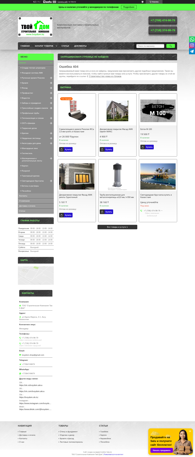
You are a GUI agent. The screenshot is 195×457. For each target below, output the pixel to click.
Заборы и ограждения (31, 103)
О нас (21, 442)
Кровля (25, 83)
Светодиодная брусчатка (33, 181)
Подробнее (128, 7)
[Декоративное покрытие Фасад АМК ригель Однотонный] (76, 176)
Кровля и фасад (67, 438)
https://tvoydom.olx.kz (28, 397)
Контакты (23, 196)
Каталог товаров (44, 46)
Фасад (24, 88)
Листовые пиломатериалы (71, 442)
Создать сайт (63, 2)
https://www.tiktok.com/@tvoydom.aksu (35, 409)
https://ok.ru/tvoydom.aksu (30, 385)
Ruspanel (26, 171)
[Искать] (170, 46)
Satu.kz (109, 452)
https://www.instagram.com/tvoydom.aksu (35, 403)
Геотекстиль (27, 153)
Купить (68, 149)
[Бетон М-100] (158, 110)
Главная (25, 46)
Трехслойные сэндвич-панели (35, 108)
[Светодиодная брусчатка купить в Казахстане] (158, 176)
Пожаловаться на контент (113, 454)
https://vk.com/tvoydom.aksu (31, 391)
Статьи (65, 46)
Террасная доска (29, 128)
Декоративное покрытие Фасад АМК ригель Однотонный (75, 196)
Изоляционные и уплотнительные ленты (32, 159)
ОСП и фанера (28, 123)
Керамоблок (105, 438)
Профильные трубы (30, 113)
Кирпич (25, 166)
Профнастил (27, 93)
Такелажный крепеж (30, 176)
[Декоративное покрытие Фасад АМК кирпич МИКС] (117, 110)
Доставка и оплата (27, 206)
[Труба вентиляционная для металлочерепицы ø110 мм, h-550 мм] (117, 176)
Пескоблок (26, 191)
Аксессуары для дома (31, 143)
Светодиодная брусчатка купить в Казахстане (156, 196)
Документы (80, 46)
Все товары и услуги (116, 227)
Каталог (22, 63)
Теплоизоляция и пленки (33, 118)
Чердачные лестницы (31, 138)
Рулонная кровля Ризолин (33, 78)
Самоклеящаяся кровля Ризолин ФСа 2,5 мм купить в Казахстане (76, 130)
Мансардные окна (30, 148)
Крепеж (25, 133)
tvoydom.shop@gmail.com (33, 355)
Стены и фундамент (68, 432)
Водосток (26, 98)
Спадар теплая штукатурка (33, 68)
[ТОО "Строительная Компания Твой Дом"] (35, 26)
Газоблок (104, 432)
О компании (24, 201)
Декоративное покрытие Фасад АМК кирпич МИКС (116, 130)
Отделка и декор (67, 435)
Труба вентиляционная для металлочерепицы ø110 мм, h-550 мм (117, 196)
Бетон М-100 (146, 129)
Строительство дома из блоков (105, 76)
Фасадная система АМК (32, 73)
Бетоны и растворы (30, 186)
